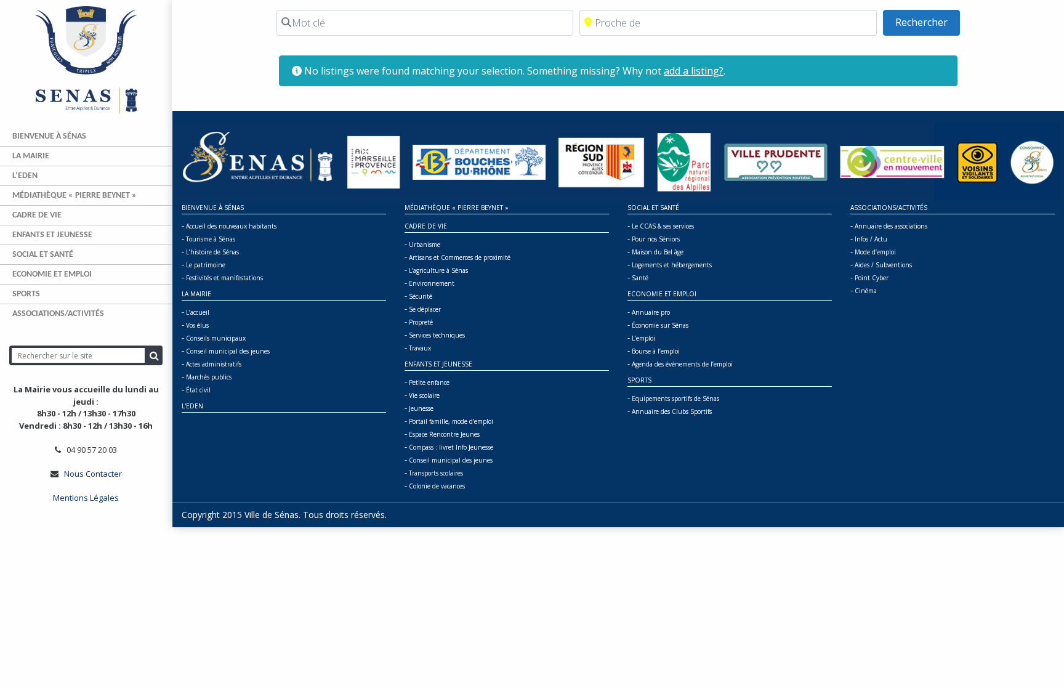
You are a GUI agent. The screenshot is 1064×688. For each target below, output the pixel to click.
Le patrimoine (205, 265)
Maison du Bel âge (657, 252)
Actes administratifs (213, 364)
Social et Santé (42, 254)
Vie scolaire (424, 395)
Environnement (431, 283)
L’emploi (643, 338)
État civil (198, 390)
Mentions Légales (86, 497)
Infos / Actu (871, 239)
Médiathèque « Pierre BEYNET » (74, 195)
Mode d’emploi (875, 252)
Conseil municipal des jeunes (228, 351)
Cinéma (866, 290)
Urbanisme (424, 244)
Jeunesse (421, 408)
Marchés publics (209, 377)
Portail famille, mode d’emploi (451, 421)
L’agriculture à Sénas (438, 270)
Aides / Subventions (883, 265)
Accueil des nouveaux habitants (231, 226)
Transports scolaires (436, 473)
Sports (26, 294)
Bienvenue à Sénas (49, 136)
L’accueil (197, 312)
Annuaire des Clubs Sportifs (672, 411)
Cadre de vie (37, 215)
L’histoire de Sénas (212, 252)
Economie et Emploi (52, 274)
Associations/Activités (58, 313)
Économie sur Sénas (660, 325)
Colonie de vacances (437, 486)
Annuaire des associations (891, 226)
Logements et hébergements (672, 265)
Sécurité (420, 296)
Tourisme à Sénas (210, 239)
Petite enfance (429, 382)
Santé (640, 277)
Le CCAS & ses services (663, 226)
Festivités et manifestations (224, 277)
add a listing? (693, 71)
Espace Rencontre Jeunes (444, 434)
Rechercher (927, 22)
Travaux (420, 348)
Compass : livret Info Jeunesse (451, 447)
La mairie (30, 156)
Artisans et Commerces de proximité (459, 257)
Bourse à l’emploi (656, 351)
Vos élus (197, 325)
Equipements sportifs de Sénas (675, 398)
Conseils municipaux (216, 338)
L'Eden (192, 406)
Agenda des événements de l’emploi (682, 364)
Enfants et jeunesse (52, 235)
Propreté (421, 322)
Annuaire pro (651, 312)
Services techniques (437, 335)
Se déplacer (425, 309)
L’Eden (25, 175)
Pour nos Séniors (656, 239)
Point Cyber (872, 277)
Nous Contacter (93, 473)
